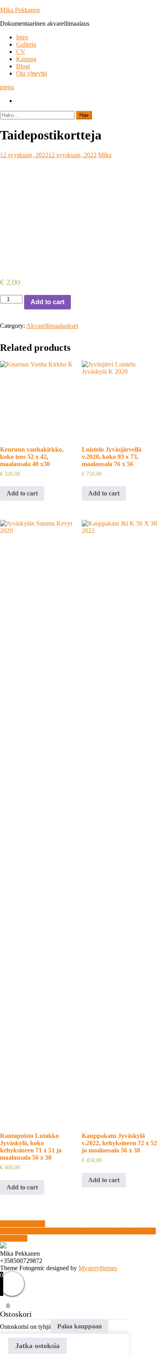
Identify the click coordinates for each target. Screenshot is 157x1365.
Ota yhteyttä (31, 73)
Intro (22, 37)
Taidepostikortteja (22, 1223)
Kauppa (26, 58)
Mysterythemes (97, 1268)
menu (7, 87)
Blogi (23, 66)
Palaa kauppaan (79, 1326)
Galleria (26, 44)
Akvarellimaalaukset (52, 325)
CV (20, 51)
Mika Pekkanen (20, 9)
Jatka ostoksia (37, 1346)
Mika (105, 154)
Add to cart (47, 302)
